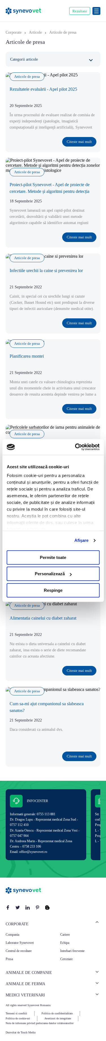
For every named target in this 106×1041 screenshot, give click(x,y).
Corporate (17, 924)
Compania (12, 935)
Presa (9, 959)
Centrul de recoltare (19, 951)
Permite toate (53, 557)
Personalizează (50, 573)
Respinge (53, 590)
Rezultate (79, 11)
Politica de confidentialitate (57, 1013)
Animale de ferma (25, 984)
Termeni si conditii (16, 1013)
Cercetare (66, 959)
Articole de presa (27, 76)
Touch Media (28, 1032)
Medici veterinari (25, 995)
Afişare (81, 540)
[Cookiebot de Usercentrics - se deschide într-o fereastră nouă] (75, 447)
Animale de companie (29, 973)
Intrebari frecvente (72, 951)
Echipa (64, 943)
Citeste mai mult (79, 142)
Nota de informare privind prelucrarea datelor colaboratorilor (39, 1023)
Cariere (65, 935)
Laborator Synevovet (20, 943)
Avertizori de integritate (57, 1018)
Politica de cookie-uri (18, 1018)
